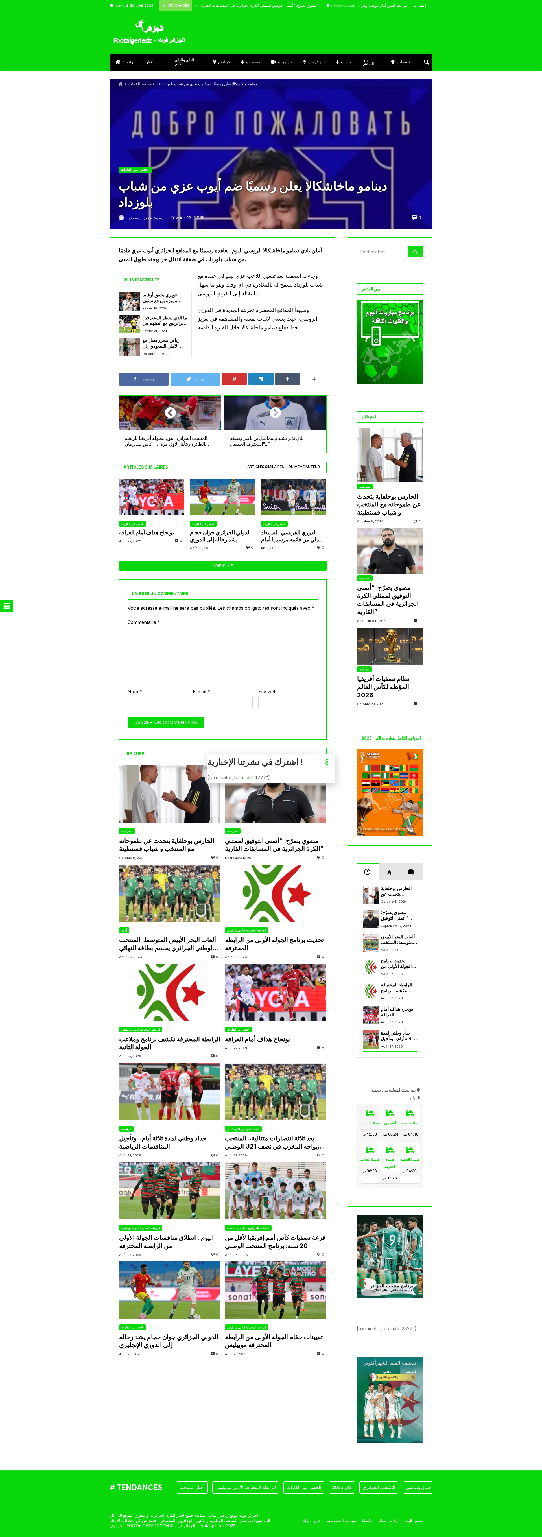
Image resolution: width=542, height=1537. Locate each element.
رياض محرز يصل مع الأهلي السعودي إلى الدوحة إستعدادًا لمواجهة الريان (164, 343)
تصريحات (126, 831)
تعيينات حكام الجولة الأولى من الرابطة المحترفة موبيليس (274, 1341)
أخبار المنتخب (192, 1487)
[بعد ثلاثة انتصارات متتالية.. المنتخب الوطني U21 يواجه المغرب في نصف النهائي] (275, 1091)
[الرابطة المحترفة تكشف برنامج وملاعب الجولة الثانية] (169, 992)
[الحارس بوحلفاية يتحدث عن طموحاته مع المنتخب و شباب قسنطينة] (169, 794)
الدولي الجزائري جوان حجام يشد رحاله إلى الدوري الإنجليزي (220, 536)
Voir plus (222, 565)
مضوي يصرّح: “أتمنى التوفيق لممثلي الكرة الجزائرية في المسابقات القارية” (214, 5)
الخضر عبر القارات (142, 84)
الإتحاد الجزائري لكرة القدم (243, 1129)
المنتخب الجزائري (378, 1487)
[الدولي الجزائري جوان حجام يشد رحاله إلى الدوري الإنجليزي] (222, 497)
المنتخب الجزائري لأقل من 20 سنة (248, 1228)
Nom (135, 691)
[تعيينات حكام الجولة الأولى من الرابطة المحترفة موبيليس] (275, 1290)
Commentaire (144, 622)
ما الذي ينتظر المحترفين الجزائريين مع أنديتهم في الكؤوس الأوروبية (164, 321)
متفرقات (364, 669)
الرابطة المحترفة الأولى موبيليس (246, 930)
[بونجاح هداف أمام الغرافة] (151, 497)
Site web (267, 691)
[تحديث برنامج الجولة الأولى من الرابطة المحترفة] (275, 893)
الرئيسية (126, 1129)
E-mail (201, 691)
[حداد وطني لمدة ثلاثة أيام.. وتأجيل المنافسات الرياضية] (169, 1091)
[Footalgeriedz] (149, 32)
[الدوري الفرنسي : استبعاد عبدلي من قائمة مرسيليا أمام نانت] (293, 497)
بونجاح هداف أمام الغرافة (146, 532)
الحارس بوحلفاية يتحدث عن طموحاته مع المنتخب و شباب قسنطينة (166, 844)
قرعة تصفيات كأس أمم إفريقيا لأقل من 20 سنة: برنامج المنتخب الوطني (275, 1241)
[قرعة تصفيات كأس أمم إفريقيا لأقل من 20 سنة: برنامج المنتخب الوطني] (275, 1190)
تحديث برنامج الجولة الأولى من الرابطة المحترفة (274, 944)
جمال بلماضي (418, 1487)
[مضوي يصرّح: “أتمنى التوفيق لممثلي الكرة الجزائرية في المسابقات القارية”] (275, 794)
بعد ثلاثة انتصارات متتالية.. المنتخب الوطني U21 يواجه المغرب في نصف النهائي (271, 1142)
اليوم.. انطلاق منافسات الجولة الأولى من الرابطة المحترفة (166, 1241)
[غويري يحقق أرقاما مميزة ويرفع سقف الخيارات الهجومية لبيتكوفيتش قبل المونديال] (129, 301)
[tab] (265, 467)
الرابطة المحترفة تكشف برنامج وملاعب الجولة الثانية (169, 1043)
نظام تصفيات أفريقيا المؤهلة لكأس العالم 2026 (383, 686)
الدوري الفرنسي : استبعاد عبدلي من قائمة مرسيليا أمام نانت (292, 536)
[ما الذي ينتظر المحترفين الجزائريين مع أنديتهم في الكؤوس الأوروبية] (129, 324)
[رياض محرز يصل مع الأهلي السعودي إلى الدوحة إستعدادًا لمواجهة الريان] (129, 347)
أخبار (124, 930)
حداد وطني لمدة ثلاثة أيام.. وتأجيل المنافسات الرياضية (163, 1142)
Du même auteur (304, 467)
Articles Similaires (265, 467)
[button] (327, 762)
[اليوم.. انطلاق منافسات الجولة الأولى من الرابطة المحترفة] (169, 1190)
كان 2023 (342, 1487)
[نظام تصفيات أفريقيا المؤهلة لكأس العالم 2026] (390, 646)
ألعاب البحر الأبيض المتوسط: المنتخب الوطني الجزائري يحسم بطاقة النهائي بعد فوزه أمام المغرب (167, 944)
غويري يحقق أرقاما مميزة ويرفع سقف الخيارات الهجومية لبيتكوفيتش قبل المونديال (159, 298)
